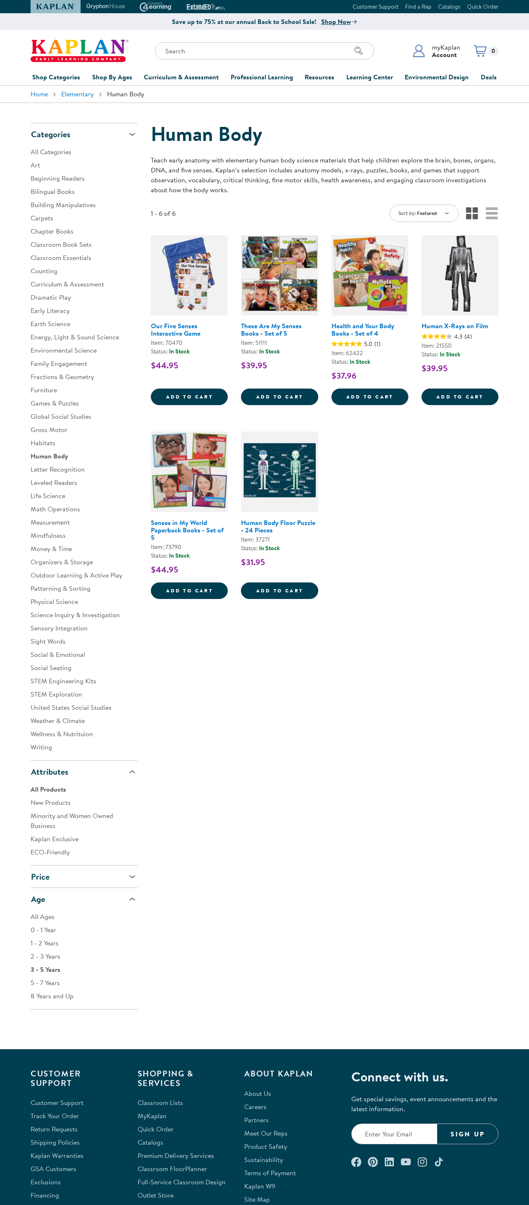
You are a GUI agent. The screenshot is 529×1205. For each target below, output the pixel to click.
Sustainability (263, 1159)
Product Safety (265, 1146)
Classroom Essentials (61, 257)
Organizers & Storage (62, 561)
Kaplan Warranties (57, 1155)
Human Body (49, 456)
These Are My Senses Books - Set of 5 (271, 329)
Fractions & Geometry (62, 376)
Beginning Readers (58, 178)
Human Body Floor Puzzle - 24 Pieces (278, 526)
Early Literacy (50, 310)
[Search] (358, 51)
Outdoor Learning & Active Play (76, 575)
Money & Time (51, 548)
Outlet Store (156, 1195)
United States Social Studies (71, 707)
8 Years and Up (52, 995)
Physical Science (54, 601)
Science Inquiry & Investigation (75, 614)
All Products (48, 789)
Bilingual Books (53, 191)
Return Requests (54, 1128)
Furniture (44, 389)
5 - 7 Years (45, 982)
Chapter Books (52, 231)
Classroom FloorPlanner (172, 1168)
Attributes (49, 771)
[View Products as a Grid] (472, 213)
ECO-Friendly (50, 852)
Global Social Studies (61, 416)
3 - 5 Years (45, 969)
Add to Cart (197, 396)
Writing (41, 747)
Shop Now (336, 21)
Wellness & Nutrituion (62, 733)
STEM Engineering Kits (63, 680)
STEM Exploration (56, 694)
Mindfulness (48, 535)
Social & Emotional (58, 654)
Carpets (42, 217)
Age (38, 898)
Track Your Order (55, 1115)
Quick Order (482, 6)
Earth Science (50, 323)
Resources (319, 76)
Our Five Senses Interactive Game (175, 329)
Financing (45, 1195)
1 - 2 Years (45, 942)
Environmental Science (64, 350)
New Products (51, 802)
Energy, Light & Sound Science (75, 336)
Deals (489, 76)
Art (35, 164)
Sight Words (48, 641)
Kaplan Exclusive (55, 838)
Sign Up (467, 1133)
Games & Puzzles (55, 403)
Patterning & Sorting (61, 588)
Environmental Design (437, 76)
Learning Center (369, 76)
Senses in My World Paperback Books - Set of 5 (187, 530)
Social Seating (51, 667)
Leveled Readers (54, 482)
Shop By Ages (112, 76)
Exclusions (46, 1181)
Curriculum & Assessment (181, 76)
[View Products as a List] (491, 213)
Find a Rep (418, 6)
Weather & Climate (58, 720)
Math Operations (55, 508)
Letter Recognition (58, 469)
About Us (257, 1093)
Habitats (43, 442)
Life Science (48, 495)
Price (40, 876)
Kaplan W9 (259, 1186)
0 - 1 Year (43, 929)
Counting (44, 270)
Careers (255, 1106)
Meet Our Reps (266, 1133)
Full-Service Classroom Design (182, 1181)
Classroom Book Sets (61, 244)
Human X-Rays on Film (455, 325)
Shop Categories (56, 76)
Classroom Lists (160, 1102)
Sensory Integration (59, 627)
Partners (256, 1119)
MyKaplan (152, 1115)
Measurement (50, 522)
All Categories (51, 151)
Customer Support (375, 6)
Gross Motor (49, 429)
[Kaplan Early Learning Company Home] (80, 51)
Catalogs (449, 6)
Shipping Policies (55, 1142)
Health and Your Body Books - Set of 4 (362, 329)
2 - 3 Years (45, 956)
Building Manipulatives (63, 204)
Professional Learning (262, 76)
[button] (436, 50)
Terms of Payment (270, 1172)
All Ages (43, 916)
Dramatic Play (51, 297)
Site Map (257, 1199)
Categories (50, 134)
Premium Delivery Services (176, 1155)
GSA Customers (53, 1168)
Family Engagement (59, 363)
